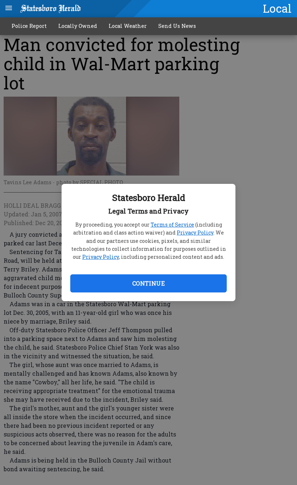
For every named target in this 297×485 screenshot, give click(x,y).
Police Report (29, 25)
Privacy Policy (195, 232)
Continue (148, 283)
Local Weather (128, 25)
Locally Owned (77, 25)
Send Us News (177, 25)
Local (277, 8)
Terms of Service (172, 224)
